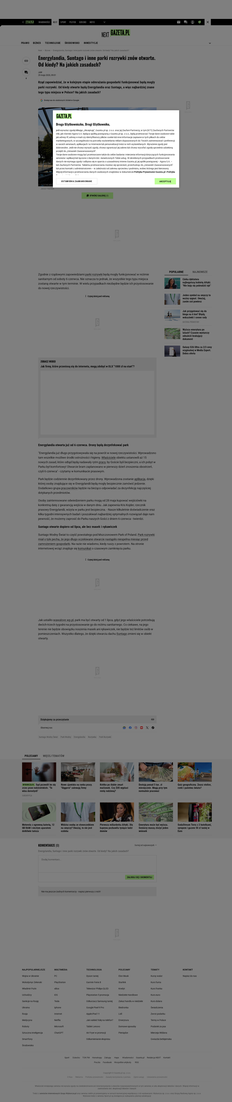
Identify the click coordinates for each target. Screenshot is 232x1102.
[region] (116, 149)
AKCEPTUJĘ (165, 181)
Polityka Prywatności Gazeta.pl (149, 172)
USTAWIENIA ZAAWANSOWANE (76, 181)
